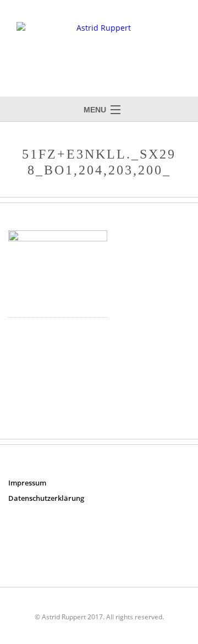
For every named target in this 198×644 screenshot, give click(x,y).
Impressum (27, 483)
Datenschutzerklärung (46, 498)
